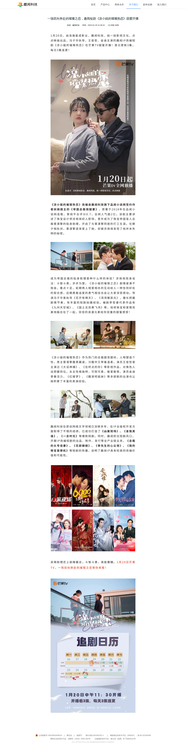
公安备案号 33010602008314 (50, 735)
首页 (93, 4)
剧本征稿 (147, 4)
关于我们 (133, 4)
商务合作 (119, 4)
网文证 (69, 735)
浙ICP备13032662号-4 (95, 735)
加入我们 (161, 4)
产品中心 (105, 4)
